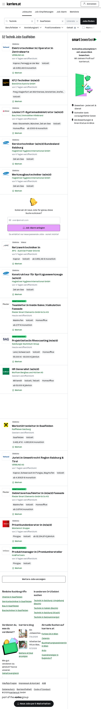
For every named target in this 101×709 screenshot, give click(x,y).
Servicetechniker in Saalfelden (17, 601)
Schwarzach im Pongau (32, 473)
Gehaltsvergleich (10, 673)
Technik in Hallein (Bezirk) (46, 608)
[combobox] (19, 21)
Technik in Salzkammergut (46, 617)
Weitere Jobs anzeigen (34, 579)
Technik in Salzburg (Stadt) (47, 612)
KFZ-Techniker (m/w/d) (25, 80)
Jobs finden (89, 21)
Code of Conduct (42, 689)
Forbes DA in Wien (50, 634)
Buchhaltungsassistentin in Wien (54, 644)
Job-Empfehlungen (44, 12)
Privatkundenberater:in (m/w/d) (32, 524)
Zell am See (45, 123)
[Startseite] (14, 4)
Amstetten (51, 92)
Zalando (46, 638)
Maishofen (18, 320)
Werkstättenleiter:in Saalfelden (32, 425)
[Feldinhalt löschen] (32, 21)
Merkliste (74, 12)
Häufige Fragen (9, 683)
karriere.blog (26, 625)
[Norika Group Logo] (15, 698)
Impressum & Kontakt (29, 683)
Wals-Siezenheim (21, 123)
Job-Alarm (62, 12)
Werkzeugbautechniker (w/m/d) (31, 174)
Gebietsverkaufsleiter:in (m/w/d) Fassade (38, 493)
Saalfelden (28, 37)
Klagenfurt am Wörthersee (31, 92)
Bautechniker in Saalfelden (15, 610)
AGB (44, 683)
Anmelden (91, 4)
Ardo (44, 650)
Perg (15, 92)
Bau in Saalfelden (10, 606)
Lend (15, 352)
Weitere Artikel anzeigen (26, 654)
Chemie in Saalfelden (12, 597)
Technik (10, 37)
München (35, 123)
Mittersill (17, 380)
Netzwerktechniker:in (26, 247)
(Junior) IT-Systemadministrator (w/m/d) (37, 112)
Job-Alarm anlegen (35, 228)
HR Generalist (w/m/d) (25, 369)
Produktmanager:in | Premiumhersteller (37, 551)
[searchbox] (33, 220)
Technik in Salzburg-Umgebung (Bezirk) (49, 602)
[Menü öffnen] (4, 4)
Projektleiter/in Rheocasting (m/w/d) (35, 340)
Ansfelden (62, 92)
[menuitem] (15, 28)
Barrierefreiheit (24, 689)
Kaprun (17, 63)
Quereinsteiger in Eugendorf (50, 656)
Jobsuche (27, 12)
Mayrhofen (49, 473)
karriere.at (48, 628)
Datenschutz (8, 689)
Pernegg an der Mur (30, 63)
